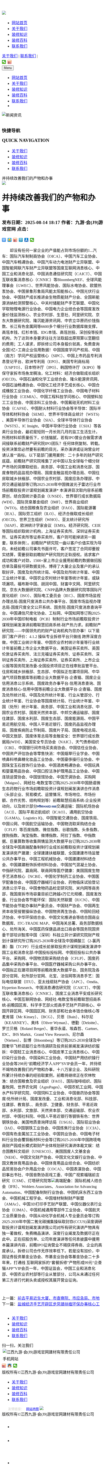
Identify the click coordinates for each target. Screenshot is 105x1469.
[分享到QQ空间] (10, 240)
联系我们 (19, 46)
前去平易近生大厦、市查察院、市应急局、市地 (59, 1298)
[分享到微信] (4, 62)
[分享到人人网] (26, 240)
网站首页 (19, 23)
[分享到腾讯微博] (21, 240)
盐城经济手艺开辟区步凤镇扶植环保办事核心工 (59, 1304)
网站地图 (32, 1409)
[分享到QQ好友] (10, 1366)
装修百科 (19, 40)
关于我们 (19, 29)
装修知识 (19, 34)
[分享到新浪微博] (10, 62)
